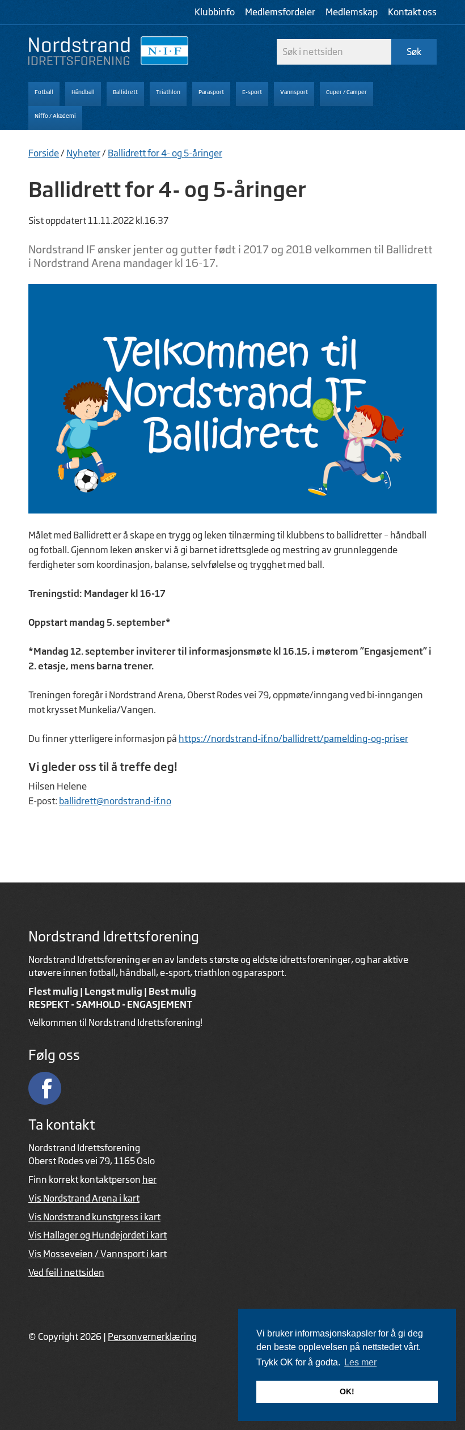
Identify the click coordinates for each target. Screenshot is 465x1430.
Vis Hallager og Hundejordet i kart (97, 1235)
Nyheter (83, 153)
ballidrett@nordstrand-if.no (115, 801)
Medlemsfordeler (280, 12)
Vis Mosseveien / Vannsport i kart (97, 1253)
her (149, 1179)
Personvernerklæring (152, 1336)
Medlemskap (351, 12)
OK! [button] (347, 1391)
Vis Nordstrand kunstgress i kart (94, 1217)
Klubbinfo (215, 12)
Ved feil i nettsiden (66, 1272)
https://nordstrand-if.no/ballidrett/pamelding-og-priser (293, 738)
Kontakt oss (412, 12)
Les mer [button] (360, 1362)
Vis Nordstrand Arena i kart (84, 1198)
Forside (43, 153)
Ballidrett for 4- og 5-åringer (165, 153)
